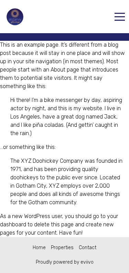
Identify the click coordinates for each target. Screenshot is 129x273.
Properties (62, 248)
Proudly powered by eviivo (65, 262)
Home (39, 248)
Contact (87, 248)
